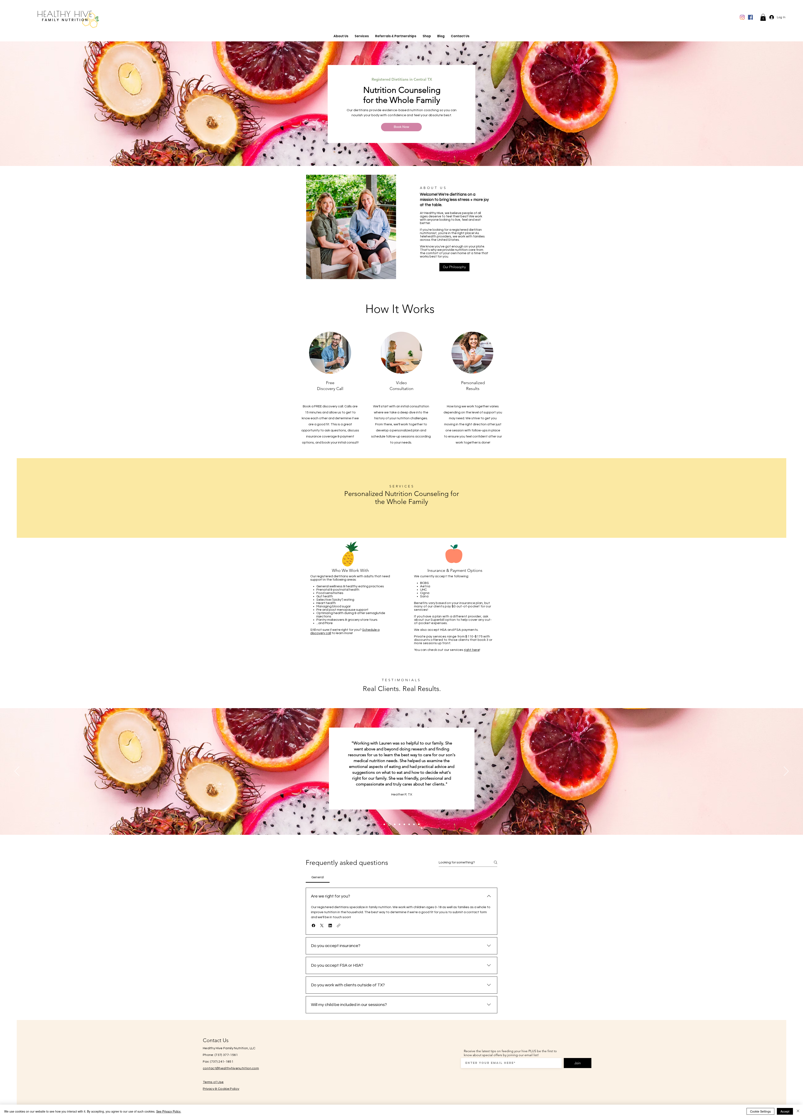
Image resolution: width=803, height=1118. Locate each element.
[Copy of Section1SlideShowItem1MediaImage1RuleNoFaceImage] (389, 824)
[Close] (797, 1111)
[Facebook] (750, 17)
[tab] (318, 877)
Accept (784, 1111)
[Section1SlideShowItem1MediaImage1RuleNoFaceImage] (384, 824)
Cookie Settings (760, 1111)
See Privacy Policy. (168, 1111)
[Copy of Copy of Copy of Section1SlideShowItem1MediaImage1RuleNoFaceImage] (404, 824)
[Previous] (16, 771)
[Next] (786, 771)
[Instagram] (742, 17)
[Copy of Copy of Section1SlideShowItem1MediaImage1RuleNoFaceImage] (399, 824)
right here (471, 649)
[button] (763, 17)
